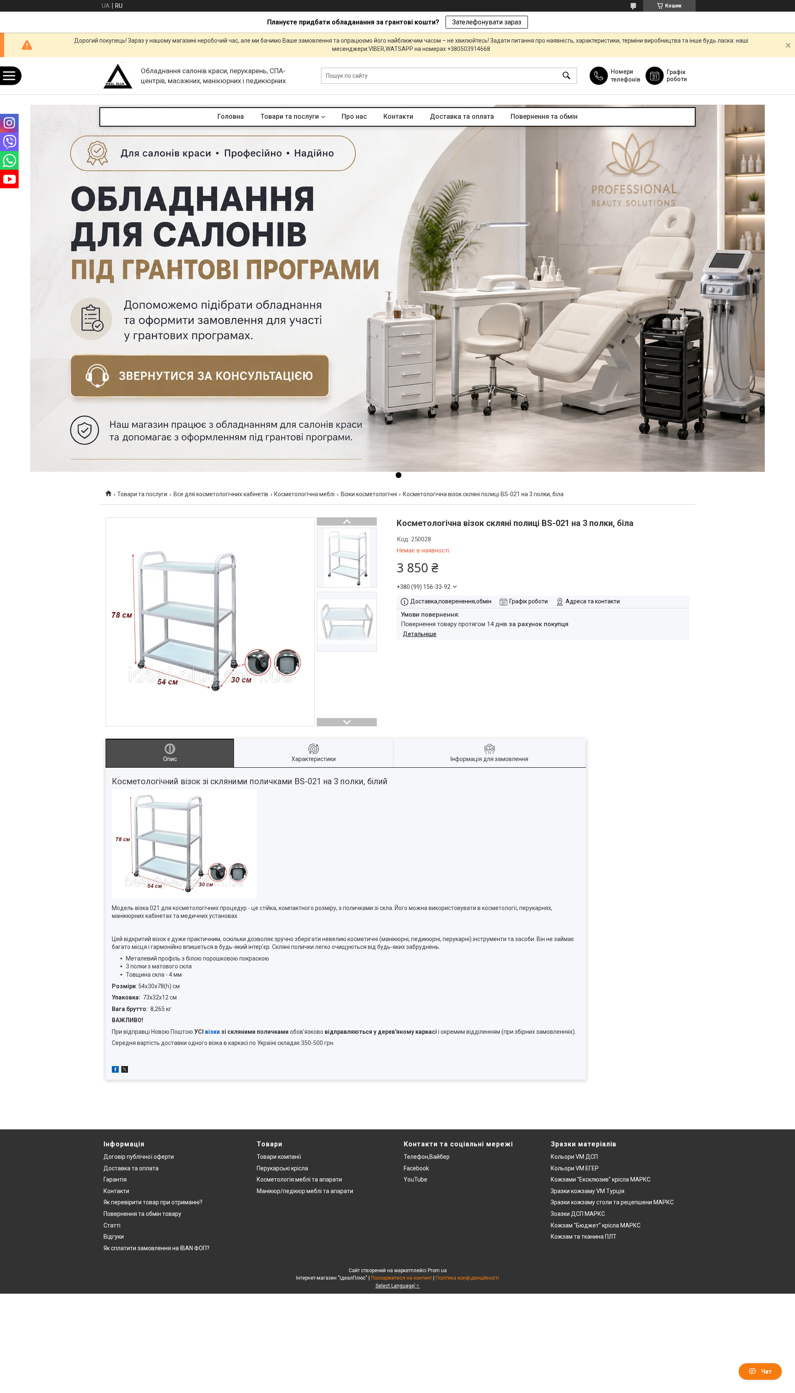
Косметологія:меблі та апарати (299, 1179)
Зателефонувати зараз (486, 22)
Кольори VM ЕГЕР (575, 1168)
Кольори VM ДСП (574, 1156)
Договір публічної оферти (139, 1156)
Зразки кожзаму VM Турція (587, 1191)
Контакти (398, 116)
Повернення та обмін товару (142, 1213)
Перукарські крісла (282, 1168)
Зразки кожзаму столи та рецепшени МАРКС (612, 1202)
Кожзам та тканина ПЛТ (584, 1236)
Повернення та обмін (544, 116)
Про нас (354, 116)
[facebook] (115, 1070)
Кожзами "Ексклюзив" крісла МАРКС (600, 1179)
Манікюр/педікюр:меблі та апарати (305, 1191)
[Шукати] (566, 76)
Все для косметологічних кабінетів (220, 494)
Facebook (416, 1168)
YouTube (415, 1179)
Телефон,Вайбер (427, 1156)
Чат (766, 1371)
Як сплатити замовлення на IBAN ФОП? (157, 1248)
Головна (230, 116)
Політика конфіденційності (467, 1278)
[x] (124, 1070)
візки (212, 1031)
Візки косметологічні (369, 494)
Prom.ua (437, 1270)
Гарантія (115, 1179)
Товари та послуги (289, 116)
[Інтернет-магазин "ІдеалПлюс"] (118, 76)
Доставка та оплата (462, 116)
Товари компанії (279, 1156)
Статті (112, 1225)
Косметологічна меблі (304, 494)
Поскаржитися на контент (401, 1278)
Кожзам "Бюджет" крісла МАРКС (596, 1225)
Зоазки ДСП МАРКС (578, 1213)
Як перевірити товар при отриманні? (153, 1202)
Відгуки (114, 1236)
